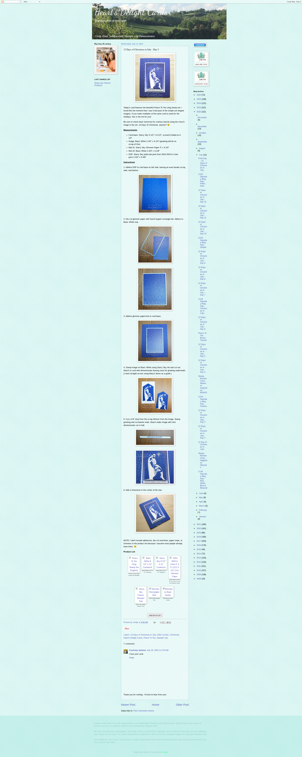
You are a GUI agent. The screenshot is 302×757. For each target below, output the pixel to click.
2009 (199, 574)
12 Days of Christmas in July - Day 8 (202, 273)
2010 (199, 570)
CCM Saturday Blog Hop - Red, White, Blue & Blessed (202, 479)
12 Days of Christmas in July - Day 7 (202, 289)
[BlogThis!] (163, 622)
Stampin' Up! (162, 638)
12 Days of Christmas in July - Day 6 (202, 323)
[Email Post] (154, 622)
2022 (199, 112)
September (202, 142)
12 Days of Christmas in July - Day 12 (202, 196)
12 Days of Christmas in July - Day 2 (202, 432)
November (202, 126)
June (201, 493)
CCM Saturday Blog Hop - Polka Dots (202, 180)
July (201, 155)
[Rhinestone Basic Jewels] (168, 595)
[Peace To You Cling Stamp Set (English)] (134, 570)
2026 (199, 95)
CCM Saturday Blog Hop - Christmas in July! (202, 306)
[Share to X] (165, 622)
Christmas (174, 635)
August (202, 148)
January (202, 516)
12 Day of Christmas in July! (202, 445)
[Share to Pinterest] (170, 622)
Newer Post (128, 704)
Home (155, 704)
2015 (199, 549)
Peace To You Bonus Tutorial (202, 336)
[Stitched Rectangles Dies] (154, 595)
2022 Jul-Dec (163, 635)
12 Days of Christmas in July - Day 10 (202, 228)
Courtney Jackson (137, 650)
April (201, 502)
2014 (199, 554)
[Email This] (161, 622)
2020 (199, 528)
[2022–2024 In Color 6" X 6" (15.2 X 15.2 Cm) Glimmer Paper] (175, 576)
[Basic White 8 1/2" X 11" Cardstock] (147, 567)
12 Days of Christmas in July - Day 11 (202, 212)
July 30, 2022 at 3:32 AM (157, 650)
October (202, 133)
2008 (199, 579)
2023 (199, 107)
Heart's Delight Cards (131, 11)
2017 (199, 541)
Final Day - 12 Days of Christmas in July (202, 164)
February (203, 510)
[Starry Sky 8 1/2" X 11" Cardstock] (161, 567)
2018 (199, 537)
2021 (199, 524)
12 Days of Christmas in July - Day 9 (202, 257)
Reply (131, 658)
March (202, 506)
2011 (199, 566)
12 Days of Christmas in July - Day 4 (202, 366)
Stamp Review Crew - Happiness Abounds (202, 460)
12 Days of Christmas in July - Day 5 (202, 350)
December (202, 117)
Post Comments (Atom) (143, 711)
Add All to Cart (155, 615)
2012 (199, 562)
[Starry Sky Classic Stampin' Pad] (141, 601)
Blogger (164, 752)
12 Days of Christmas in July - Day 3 (202, 416)
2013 (199, 558)
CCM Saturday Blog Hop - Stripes (202, 242)
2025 (199, 99)
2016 (199, 545)
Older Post (182, 704)
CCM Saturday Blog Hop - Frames (202, 401)
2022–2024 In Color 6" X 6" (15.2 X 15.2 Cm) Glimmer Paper (174, 581)
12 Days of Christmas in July (143, 635)
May (201, 497)
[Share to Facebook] (168, 622)
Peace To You (149, 638)
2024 (199, 103)
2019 (199, 533)
